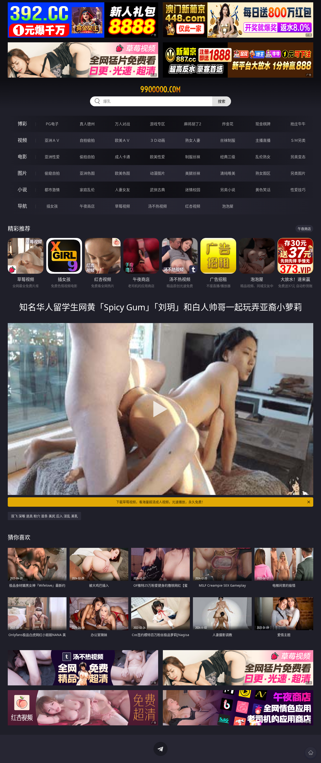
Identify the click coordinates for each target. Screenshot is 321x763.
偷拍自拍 (87, 156)
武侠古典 (157, 189)
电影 (22, 157)
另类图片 (297, 173)
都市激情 (52, 189)
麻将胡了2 (192, 124)
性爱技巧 (297, 189)
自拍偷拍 (87, 140)
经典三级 (227, 156)
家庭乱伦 (87, 189)
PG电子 (52, 124)
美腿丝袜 (192, 173)
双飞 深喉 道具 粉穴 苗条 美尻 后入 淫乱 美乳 (44, 516)
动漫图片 (157, 173)
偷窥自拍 (52, 173)
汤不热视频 (157, 206)
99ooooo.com (160, 89)
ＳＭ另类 (297, 140)
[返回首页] (310, 752)
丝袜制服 (227, 140)
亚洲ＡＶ (52, 140)
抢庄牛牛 (297, 124)
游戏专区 (157, 124)
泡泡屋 (227, 206)
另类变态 (297, 156)
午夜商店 (87, 206)
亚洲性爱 (52, 156)
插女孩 (52, 206)
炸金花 (227, 124)
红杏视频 (192, 206)
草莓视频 (122, 206)
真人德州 (87, 124)
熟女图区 (262, 173)
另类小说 (227, 189)
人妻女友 (122, 189)
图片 (22, 173)
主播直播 (262, 140)
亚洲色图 (87, 173)
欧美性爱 (157, 156)
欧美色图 (122, 173)
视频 (22, 140)
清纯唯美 (227, 173)
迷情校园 (192, 189)
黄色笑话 (262, 189)
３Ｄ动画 (157, 140)
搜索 (221, 101)
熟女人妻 (192, 140)
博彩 (22, 124)
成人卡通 (122, 156)
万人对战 (122, 124)
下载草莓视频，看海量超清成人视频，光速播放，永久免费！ (160, 502)
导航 (22, 206)
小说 (22, 189)
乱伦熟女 (262, 156)
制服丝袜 (192, 156)
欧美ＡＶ (122, 140)
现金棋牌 (262, 124)
